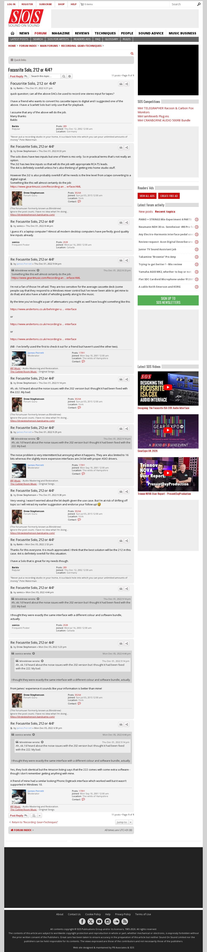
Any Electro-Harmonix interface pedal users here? (167, 234)
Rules (127, 39)
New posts (146, 211)
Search (38, 39)
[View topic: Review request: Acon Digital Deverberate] (197, 242)
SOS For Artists (58, 39)
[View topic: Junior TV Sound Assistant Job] (197, 249)
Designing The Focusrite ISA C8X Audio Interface (163, 408)
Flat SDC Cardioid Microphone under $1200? (166, 279)
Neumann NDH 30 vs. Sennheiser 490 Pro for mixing (167, 227)
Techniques (105, 33)
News (24, 33)
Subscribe (45, 4)
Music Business (182, 33)
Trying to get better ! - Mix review (160, 264)
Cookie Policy (93, 914)
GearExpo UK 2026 (147, 450)
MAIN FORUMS (49, 46)
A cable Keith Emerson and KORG (160, 286)
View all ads (147, 196)
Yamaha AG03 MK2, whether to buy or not (165, 272)
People (127, 33)
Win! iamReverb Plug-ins (153, 116)
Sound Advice (151, 33)
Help (73, 4)
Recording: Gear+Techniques (81, 46)
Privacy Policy (123, 914)
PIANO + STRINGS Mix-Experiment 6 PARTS (165, 219)
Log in (11, 4)
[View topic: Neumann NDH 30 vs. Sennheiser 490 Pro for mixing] (197, 227)
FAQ (97, 39)
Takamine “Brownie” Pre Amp (157, 257)
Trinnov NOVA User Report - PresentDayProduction (164, 493)
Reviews (82, 33)
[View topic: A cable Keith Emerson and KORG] (197, 287)
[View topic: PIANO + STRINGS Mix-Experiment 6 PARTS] (197, 219)
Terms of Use (143, 914)
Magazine (61, 33)
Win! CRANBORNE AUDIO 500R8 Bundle (164, 120)
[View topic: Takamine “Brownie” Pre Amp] (197, 257)
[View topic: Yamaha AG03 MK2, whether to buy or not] (197, 272)
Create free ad (169, 196)
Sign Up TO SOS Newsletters (168, 300)
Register (27, 4)
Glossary (111, 39)
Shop (61, 4)
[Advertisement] (168, 335)
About (59, 914)
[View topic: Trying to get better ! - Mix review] (197, 264)
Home (12, 33)
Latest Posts (19, 39)
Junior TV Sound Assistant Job (157, 249)
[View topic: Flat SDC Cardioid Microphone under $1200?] (197, 279)
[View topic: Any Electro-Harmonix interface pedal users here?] (197, 234)
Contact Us (74, 914)
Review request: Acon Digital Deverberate (166, 242)
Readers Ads (82, 39)
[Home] (26, 16)
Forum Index (28, 46)
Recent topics (165, 211)
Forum (40, 33)
